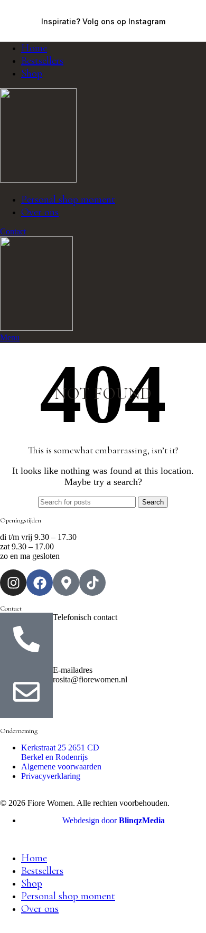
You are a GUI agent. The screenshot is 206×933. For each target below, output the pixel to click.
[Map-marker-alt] (66, 582)
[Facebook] (39, 582)
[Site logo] (38, 179)
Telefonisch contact (85, 617)
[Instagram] (13, 582)
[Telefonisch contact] (26, 639)
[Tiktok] (92, 582)
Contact (13, 231)
